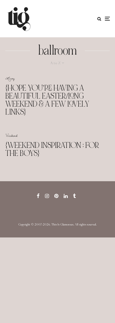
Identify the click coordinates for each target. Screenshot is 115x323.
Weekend (11, 135)
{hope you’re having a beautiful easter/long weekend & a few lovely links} (47, 100)
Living (10, 78)
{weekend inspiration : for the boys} (52, 149)
